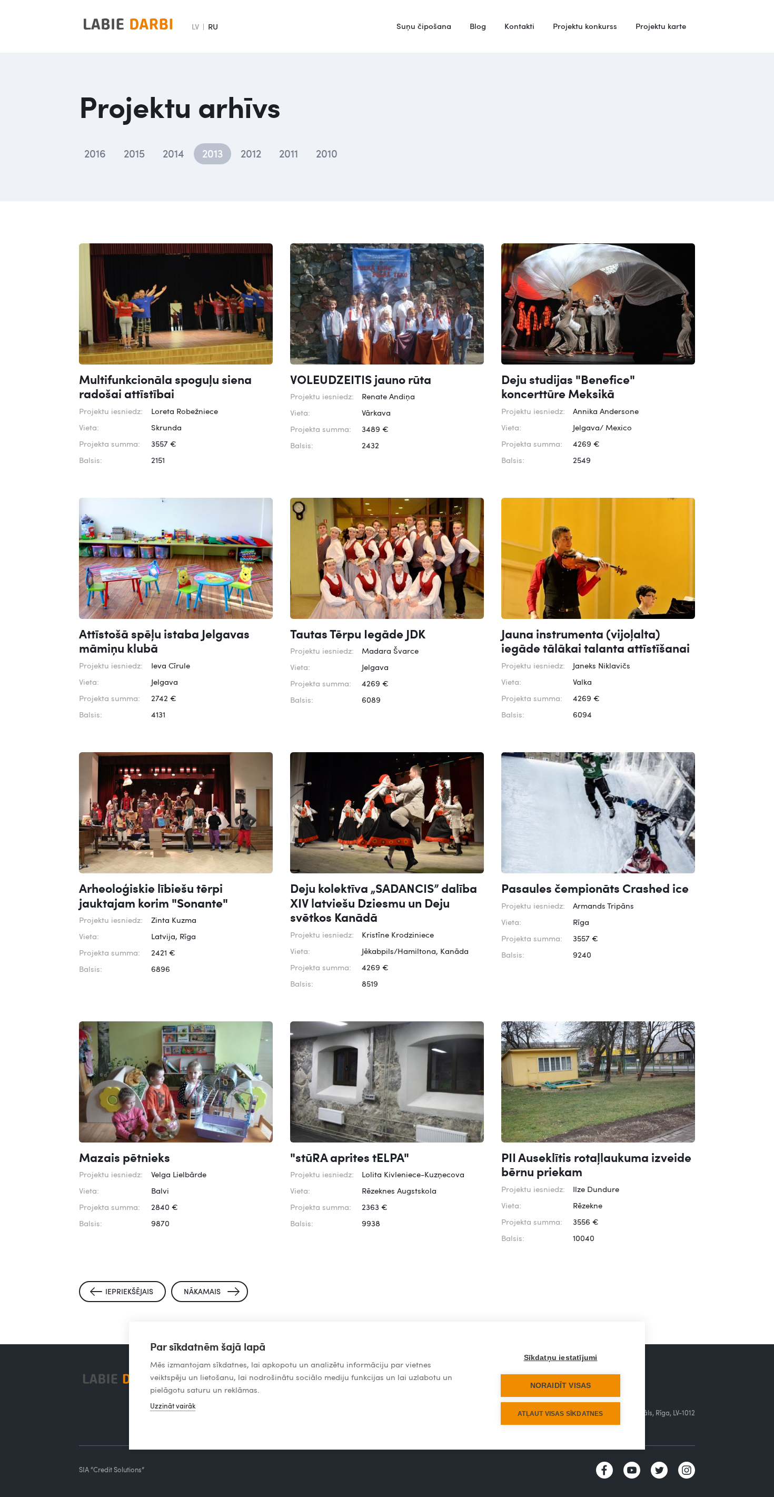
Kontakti (519, 26)
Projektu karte (661, 26)
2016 (95, 153)
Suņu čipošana (423, 26)
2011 (288, 153)
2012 (251, 153)
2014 (173, 153)
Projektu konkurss (585, 26)
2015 (134, 153)
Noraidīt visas (560, 1386)
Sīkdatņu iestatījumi (561, 1358)
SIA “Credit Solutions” (111, 1469)
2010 (327, 153)
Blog (478, 26)
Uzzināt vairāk (172, 1406)
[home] (128, 26)
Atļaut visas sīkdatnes (560, 1413)
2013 (212, 153)
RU (213, 26)
